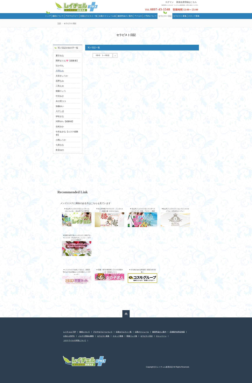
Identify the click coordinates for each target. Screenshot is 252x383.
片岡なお (60, 71)
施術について (84, 332)
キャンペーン (161, 336)
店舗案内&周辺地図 (177, 332)
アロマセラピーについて (102, 332)
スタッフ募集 (118, 336)
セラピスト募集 (103, 336)
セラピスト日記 (146, 336)
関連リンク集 (132, 336)
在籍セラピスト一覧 (124, 332)
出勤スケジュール (142, 332)
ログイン (169, 2)
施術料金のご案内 (159, 332)
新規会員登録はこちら (186, 2)
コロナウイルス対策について (74, 340)
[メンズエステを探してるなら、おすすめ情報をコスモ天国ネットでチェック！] (76, 282)
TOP (59, 23)
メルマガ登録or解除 (86, 336)
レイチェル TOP (69, 332)
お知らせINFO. (69, 336)
